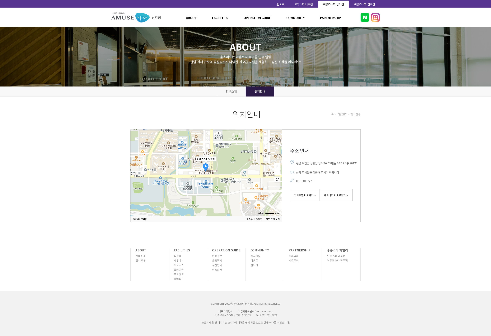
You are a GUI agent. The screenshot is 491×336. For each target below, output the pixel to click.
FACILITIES (220, 17)
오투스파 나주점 (304, 4)
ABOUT (191, 17)
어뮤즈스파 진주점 (364, 4)
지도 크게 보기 (273, 218)
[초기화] (277, 179)
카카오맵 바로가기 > (305, 195)
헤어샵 (177, 279)
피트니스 (179, 265)
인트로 (280, 4)
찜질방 (177, 256)
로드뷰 (249, 218)
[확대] (277, 166)
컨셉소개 (231, 91)
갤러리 (254, 265)
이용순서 (217, 270)
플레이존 (179, 270)
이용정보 (217, 256)
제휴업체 (294, 256)
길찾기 (259, 218)
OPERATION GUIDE (257, 17)
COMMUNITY (295, 17)
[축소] (277, 172)
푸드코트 (179, 274)
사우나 (177, 260)
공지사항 (255, 256)
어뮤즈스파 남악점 (333, 4)
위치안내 (259, 91)
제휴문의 (294, 260)
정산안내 (217, 265)
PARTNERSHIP (330, 17)
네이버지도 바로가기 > (336, 195)
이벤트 (254, 260)
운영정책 (217, 260)
